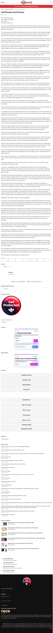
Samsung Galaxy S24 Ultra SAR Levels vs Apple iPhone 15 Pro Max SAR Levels (26, 538)
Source (3, 258)
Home (2, 9)
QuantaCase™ (26, 399)
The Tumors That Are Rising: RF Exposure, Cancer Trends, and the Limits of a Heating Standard (22, 453)
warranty (13, 568)
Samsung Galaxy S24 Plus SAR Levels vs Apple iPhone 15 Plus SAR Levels (25, 533)
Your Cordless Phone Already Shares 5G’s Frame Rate (13, 464)
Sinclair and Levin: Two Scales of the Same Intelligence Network (15, 446)
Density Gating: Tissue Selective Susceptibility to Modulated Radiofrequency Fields (20, 488)
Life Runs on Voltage (5, 471)
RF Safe (11, 272)
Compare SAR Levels (6, 600)
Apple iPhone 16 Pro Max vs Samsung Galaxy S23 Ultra (21, 522)
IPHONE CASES (26, 425)
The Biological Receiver (6, 485)
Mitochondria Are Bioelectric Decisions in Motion (12, 460)
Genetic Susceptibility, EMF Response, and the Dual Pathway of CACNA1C (18, 511)
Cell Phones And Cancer (36, 281)
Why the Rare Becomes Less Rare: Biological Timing (12, 450)
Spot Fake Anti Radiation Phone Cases (29, 6)
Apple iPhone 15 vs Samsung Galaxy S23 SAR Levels (20, 543)
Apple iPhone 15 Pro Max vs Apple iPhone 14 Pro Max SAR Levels (23, 548)
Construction (26, 415)
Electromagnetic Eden (6, 457)
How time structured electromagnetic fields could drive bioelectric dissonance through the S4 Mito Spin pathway (26, 502)
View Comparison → (12, 524)
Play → (35, 340)
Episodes (17, 338)
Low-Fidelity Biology (5, 492)
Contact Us (26, 389)
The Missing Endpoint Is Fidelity (8, 481)
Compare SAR (26, 380)
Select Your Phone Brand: (7, 319)
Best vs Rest (26, 410)
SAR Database (26, 384)
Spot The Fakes (26, 405)
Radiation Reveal (26, 375)
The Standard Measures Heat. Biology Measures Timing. (13, 495)
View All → (35, 346)
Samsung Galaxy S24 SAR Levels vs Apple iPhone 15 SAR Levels (23, 527)
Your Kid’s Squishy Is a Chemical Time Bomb (11, 499)
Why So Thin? (26, 420)
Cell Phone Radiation (9, 9)
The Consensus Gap (5, 478)
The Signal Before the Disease (8, 514)
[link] (26, 339)
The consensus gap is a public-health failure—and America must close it (17, 474)
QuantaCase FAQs (5, 294)
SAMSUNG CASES (26, 429)
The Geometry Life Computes (7, 467)
